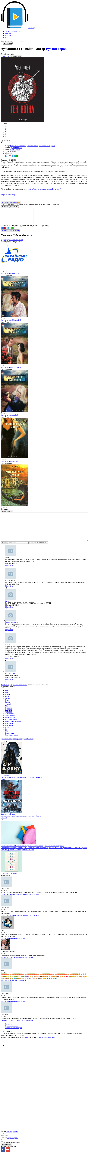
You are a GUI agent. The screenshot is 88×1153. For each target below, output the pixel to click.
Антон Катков (10, 673)
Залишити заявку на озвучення (12, 739)
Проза (7, 700)
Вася (7, 601)
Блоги (7, 37)
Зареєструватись (12, 1132)
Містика (8, 706)
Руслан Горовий (58, 49)
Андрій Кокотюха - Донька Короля (13, 938)
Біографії (8, 710)
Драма (7, 698)
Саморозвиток (10, 715)
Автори (8, 35)
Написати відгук (7, 511)
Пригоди (8, 708)
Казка (7, 690)
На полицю (5, 56)
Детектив (8, 712)
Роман (7, 694)
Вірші (7, 692)
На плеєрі (5, 206)
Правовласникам (11, 1026)
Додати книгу (10, 733)
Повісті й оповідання (47, 146)
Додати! (4, 542)
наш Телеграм (28, 739)
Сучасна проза (32, 146)
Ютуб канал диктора (8, 195)
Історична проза (11, 719)
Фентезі (8, 704)
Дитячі (7, 702)
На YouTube (14, 206)
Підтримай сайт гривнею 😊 (11, 202)
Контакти (8, 1024)
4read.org (31, 28)
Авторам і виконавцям (13, 1028)
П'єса (7, 727)
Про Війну (9, 725)
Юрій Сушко (15, 150)
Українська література (18, 146)
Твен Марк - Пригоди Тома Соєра (13, 980)
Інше (7, 729)
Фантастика (9, 714)
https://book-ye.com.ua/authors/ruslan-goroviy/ (45, 189)
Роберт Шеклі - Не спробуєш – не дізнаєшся (17, 1020)
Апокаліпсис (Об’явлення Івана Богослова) (17, 957)
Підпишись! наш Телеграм (10, 230)
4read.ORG (5, 685)
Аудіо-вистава (10, 717)
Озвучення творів (11, 735)
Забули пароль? (12, 1138)
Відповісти (9, 565)
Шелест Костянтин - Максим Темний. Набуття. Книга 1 (21, 894)
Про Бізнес (9, 723)
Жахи (7, 696)
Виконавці (9, 33)
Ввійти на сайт (6, 1144)
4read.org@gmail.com (47, 1037)
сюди (26, 1037)
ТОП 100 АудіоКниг (12, 31)
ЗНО (7, 731)
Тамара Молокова (11, 622)
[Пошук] (22, 41)
